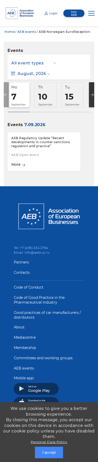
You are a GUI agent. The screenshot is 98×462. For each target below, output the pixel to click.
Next (92, 94)
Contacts (22, 272)
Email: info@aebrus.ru (32, 252)
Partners (21, 262)
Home (10, 32)
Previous (6, 94)
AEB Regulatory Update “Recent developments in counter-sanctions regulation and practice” (40, 142)
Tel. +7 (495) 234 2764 (31, 248)
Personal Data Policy (49, 442)
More (16, 164)
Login (53, 13)
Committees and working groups (43, 358)
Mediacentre (25, 337)
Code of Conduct (28, 287)
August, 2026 (31, 73)
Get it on (39, 389)
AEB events (26, 32)
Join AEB (74, 13)
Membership (25, 347)
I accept (49, 452)
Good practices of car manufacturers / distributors (47, 315)
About (19, 327)
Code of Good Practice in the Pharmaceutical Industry (39, 300)
